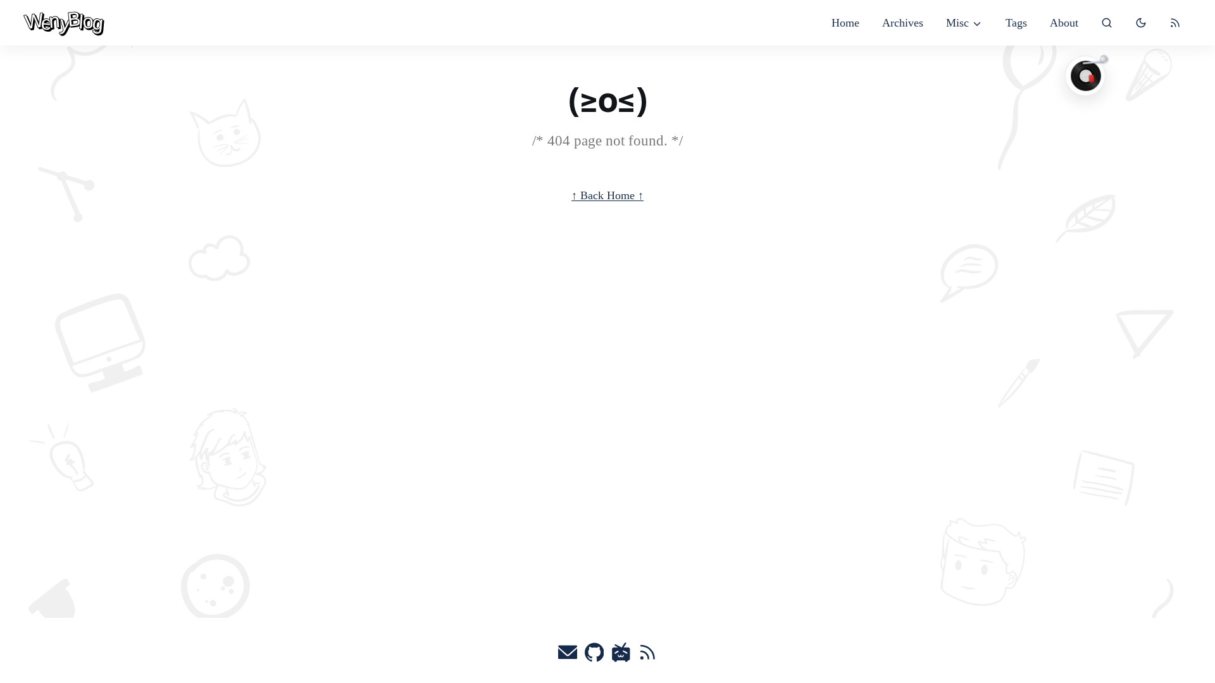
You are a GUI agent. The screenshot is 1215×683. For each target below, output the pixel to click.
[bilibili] (621, 656)
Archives (902, 22)
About (1064, 22)
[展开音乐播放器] (1085, 76)
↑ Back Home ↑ (607, 195)
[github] (594, 656)
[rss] (1175, 23)
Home (845, 22)
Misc (957, 22)
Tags (1016, 22)
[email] (568, 656)
